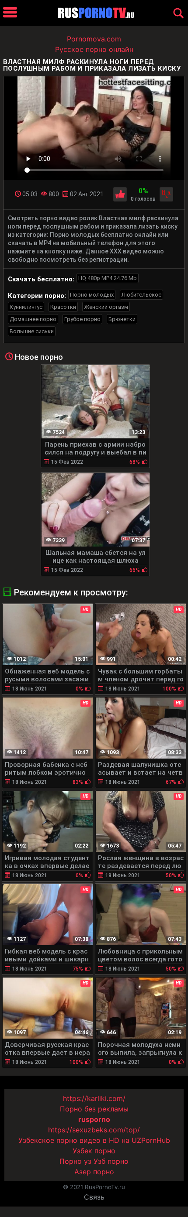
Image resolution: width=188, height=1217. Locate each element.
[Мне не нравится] (166, 194)
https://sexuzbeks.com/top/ (94, 1129)
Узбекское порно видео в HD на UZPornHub (94, 1140)
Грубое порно (82, 319)
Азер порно (94, 1171)
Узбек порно (94, 1150)
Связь (94, 1197)
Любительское (141, 294)
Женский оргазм (106, 307)
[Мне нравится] (120, 194)
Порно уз (75, 1161)
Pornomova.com (94, 38)
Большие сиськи (32, 331)
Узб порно (111, 1161)
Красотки (63, 307)
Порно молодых (92, 294)
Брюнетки (122, 319)
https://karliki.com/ (94, 1098)
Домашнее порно (33, 319)
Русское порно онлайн (94, 49)
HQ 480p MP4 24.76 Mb (107, 278)
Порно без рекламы (94, 1108)
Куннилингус (26, 307)
